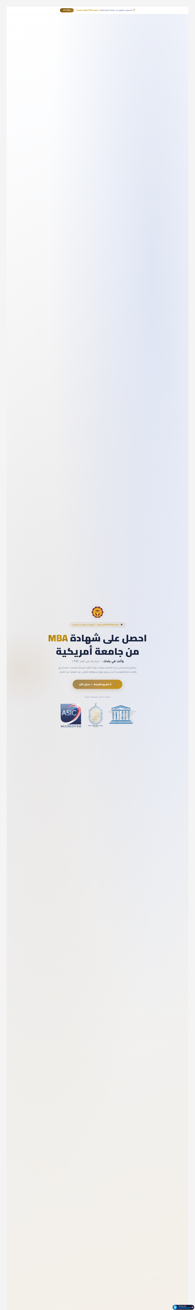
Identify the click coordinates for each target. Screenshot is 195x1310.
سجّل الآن (67, 10)
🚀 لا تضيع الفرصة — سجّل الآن (97, 684)
